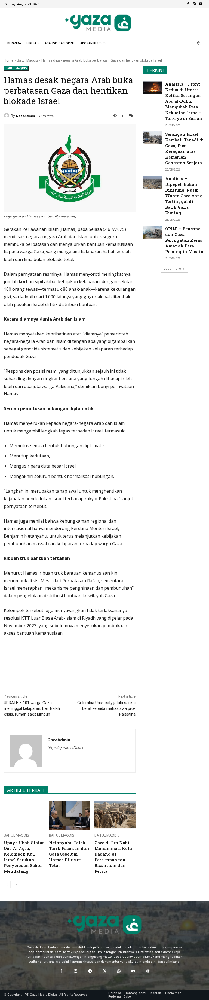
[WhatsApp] (67, 670)
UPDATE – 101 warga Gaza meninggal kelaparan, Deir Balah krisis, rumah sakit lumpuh (32, 708)
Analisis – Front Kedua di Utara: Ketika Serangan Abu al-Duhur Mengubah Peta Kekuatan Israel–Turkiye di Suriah (183, 101)
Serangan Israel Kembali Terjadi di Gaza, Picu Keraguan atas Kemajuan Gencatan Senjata (184, 148)
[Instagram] (194, 4)
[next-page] (16, 884)
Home (8, 60)
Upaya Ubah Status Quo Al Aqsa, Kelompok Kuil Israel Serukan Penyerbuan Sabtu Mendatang (24, 857)
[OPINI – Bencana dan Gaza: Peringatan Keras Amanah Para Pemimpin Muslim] (152, 232)
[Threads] (148, 971)
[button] (198, 43)
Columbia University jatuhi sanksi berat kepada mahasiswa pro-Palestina (106, 708)
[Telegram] (79, 670)
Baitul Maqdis (27, 60)
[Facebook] (188, 4)
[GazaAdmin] (7, 115)
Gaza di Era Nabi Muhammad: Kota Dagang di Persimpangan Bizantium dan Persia (113, 857)
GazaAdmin (25, 116)
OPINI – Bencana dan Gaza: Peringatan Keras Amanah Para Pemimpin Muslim (185, 240)
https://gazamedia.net (65, 747)
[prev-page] (7, 884)
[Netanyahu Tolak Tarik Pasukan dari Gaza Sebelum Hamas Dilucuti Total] (69, 815)
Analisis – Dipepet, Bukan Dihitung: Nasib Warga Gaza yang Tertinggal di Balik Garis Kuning (184, 196)
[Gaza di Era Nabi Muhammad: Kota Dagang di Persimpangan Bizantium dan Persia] (115, 815)
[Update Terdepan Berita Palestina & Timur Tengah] (98, 23)
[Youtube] (201, 4)
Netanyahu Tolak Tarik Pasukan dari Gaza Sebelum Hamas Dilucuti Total (69, 854)
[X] (54, 670)
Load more (172, 268)
